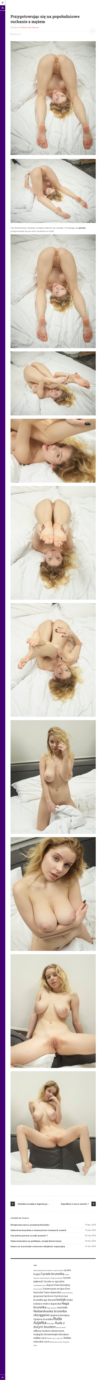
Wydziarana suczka (56, 1342)
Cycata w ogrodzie (54, 1281)
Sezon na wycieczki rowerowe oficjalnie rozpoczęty (38, 1246)
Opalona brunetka (43, 1319)
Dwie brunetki (37, 1289)
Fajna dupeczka (52, 1292)
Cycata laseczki (45, 1278)
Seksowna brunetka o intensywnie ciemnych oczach (38, 1230)
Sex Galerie (33, 27)
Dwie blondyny (62, 1285)
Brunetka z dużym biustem (54, 1270)
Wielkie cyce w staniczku (55, 1338)
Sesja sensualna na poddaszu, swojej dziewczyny (36, 1241)
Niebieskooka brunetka (50, 1311)
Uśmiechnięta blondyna (56, 1334)
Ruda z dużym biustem (49, 1325)
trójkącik (38, 1334)
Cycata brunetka (52, 1274)
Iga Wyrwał (50, 1299)
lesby (70, 1299)
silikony (37, 1330)
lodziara (37, 1303)
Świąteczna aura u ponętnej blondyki (30, 1224)
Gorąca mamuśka (67, 1293)
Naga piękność (51, 1308)
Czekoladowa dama (39, 1285)
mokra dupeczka (52, 1303)
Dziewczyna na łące (54, 1288)
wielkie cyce (39, 1337)
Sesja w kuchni (61, 1327)
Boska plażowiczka (39, 1270)
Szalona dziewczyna (53, 1330)
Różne (24, 27)
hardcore (49, 1296)
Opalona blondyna (59, 1315)
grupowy (38, 1296)
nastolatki (62, 1307)
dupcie (50, 1285)
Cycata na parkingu (56, 1278)
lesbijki (61, 1300)
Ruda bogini (50, 1323)
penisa (82, 227)
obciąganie (41, 1315)
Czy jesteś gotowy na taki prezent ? (29, 1235)
